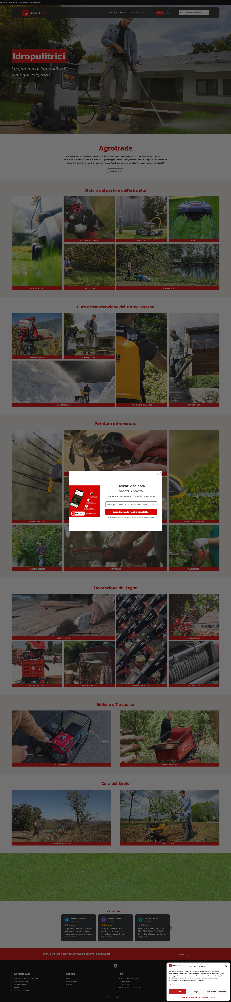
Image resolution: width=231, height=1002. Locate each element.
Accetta (177, 991)
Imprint (213, 997)
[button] (226, 966)
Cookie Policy (185, 997)
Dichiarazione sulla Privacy (200, 997)
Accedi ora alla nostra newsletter (131, 512)
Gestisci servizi (175, 985)
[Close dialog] (159, 474)
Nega (196, 991)
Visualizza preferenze (216, 991)
